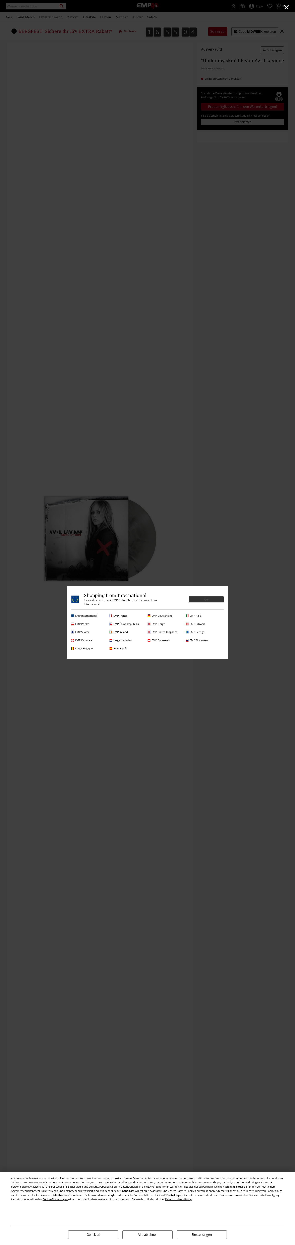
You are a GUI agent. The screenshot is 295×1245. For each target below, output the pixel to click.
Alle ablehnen (148, 1234)
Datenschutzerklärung (178, 1199)
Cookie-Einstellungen (55, 1199)
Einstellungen (201, 1234)
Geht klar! (93, 1234)
